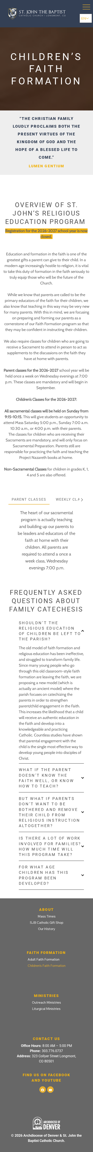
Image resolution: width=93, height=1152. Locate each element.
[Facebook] (42, 1089)
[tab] (29, 500)
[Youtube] (50, 1089)
